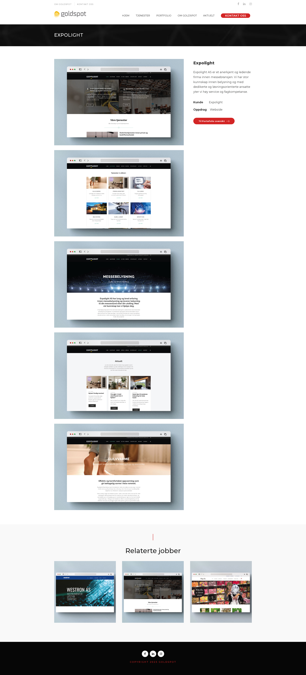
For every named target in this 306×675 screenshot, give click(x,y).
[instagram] (250, 4)
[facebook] (238, 4)
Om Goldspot (63, 4)
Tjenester (143, 15)
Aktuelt (209, 15)
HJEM (125, 15)
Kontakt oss (85, 4)
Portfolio (163, 15)
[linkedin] (244, 4)
